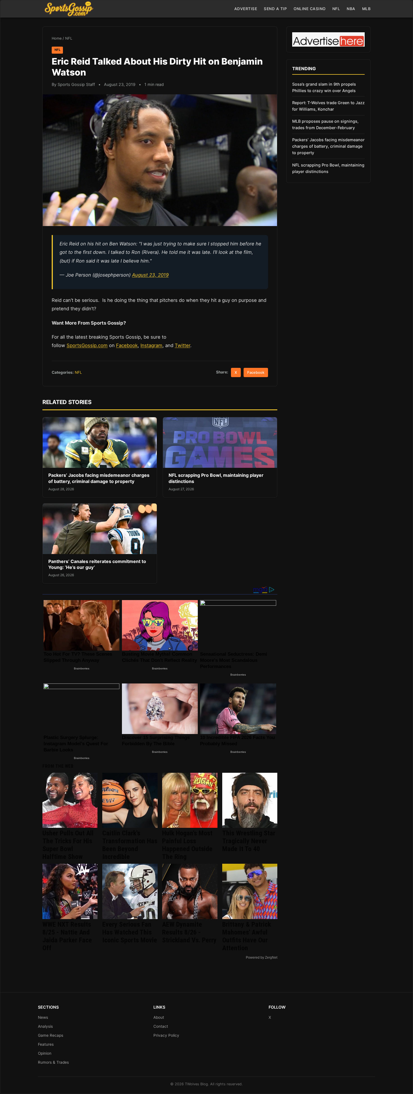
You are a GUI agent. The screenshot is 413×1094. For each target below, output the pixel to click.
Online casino (310, 8)
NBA (351, 8)
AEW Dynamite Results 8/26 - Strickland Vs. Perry (189, 932)
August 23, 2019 (150, 275)
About (158, 1017)
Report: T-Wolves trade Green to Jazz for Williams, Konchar (328, 105)
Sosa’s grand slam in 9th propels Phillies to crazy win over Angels (324, 87)
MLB (366, 8)
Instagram (151, 345)
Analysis (45, 1026)
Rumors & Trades (53, 1062)
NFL (336, 8)
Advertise (245, 8)
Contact (160, 1026)
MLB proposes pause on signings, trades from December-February (325, 124)
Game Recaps (50, 1035)
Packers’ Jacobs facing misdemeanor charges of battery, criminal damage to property (98, 478)
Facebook (127, 345)
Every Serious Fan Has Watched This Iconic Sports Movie (129, 932)
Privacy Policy (166, 1035)
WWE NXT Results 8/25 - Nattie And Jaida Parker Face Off (67, 936)
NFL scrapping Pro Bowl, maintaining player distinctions (328, 168)
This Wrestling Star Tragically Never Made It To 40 (248, 841)
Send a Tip (275, 8)
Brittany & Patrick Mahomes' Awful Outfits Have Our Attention (246, 936)
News (43, 1017)
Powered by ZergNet (261, 957)
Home (57, 38)
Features (46, 1044)
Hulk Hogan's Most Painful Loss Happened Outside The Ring (187, 845)
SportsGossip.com (87, 345)
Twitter (182, 345)
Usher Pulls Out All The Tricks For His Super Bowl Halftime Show (68, 845)
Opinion (44, 1053)
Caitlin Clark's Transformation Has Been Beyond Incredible (129, 845)
